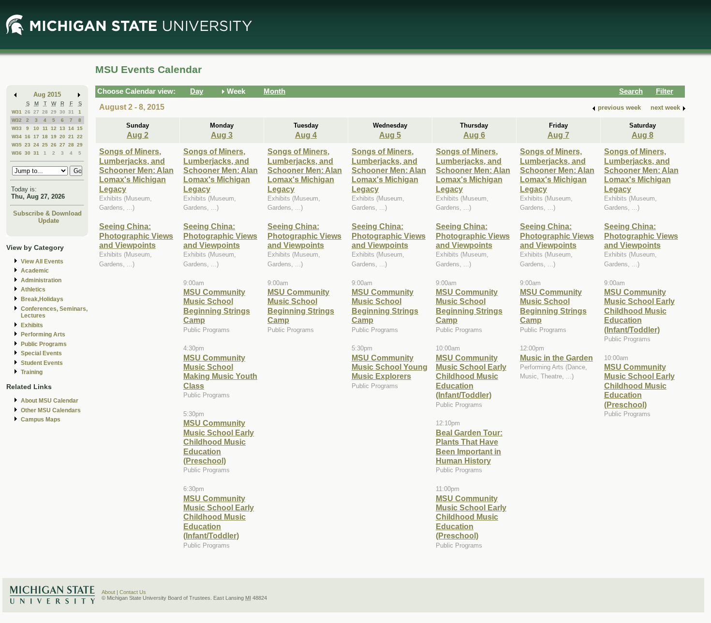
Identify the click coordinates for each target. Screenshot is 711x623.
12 (54, 128)
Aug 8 (642, 134)
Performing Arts (43, 334)
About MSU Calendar (49, 400)
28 (45, 112)
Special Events (41, 353)
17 (36, 136)
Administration (41, 280)
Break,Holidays (42, 299)
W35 (17, 144)
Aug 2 (137, 134)
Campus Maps (40, 419)
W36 (17, 153)
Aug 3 (222, 134)
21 (71, 136)
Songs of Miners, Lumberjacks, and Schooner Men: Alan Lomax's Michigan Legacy (136, 170)
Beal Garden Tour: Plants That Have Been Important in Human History (469, 446)
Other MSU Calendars (51, 410)
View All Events (42, 261)
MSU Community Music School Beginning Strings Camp (216, 306)
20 (62, 136)
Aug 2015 (47, 94)
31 (71, 112)
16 (27, 136)
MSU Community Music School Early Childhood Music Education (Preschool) (218, 442)
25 (45, 144)
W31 (17, 112)
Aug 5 (390, 134)
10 (36, 128)
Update (48, 220)
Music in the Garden (556, 357)
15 (80, 128)
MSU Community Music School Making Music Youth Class (220, 371)
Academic (35, 270)
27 (36, 112)
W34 (17, 136)
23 (27, 144)
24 (36, 144)
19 (54, 136)
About (108, 592)
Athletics (33, 289)
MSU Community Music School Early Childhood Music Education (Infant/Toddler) (218, 517)
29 (54, 112)
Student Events (42, 363)
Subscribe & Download (47, 213)
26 (27, 112)
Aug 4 (306, 134)
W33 (17, 128)
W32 (17, 120)
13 (62, 128)
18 (45, 136)
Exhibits (32, 325)
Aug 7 (558, 134)
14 (71, 128)
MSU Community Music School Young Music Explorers (390, 367)
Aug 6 (474, 134)
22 (80, 136)
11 (45, 128)
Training (32, 372)
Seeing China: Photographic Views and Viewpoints (136, 235)
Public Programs (44, 344)
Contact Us (132, 592)
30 (62, 112)
